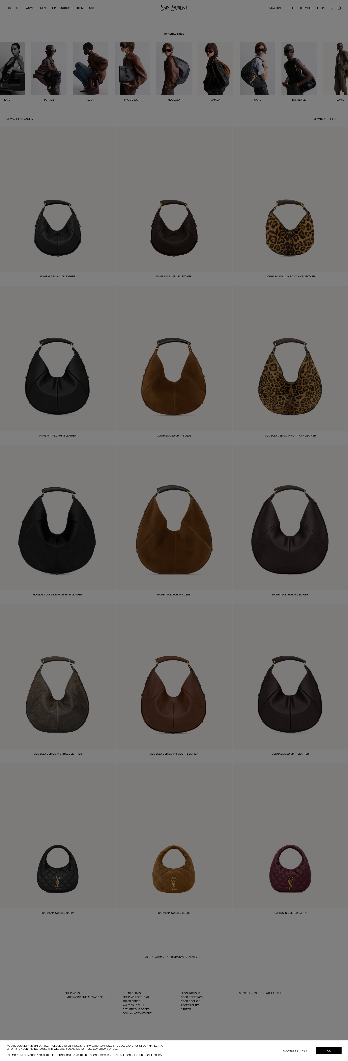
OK (329, 1050)
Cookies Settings (295, 1050)
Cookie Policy (153, 1055)
